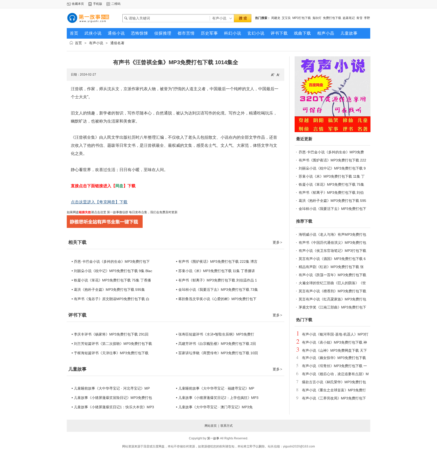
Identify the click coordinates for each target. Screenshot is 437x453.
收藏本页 (78, 4)
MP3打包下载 (301, 18)
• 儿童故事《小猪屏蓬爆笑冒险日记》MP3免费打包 (112, 398)
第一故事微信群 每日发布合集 (126, 212)
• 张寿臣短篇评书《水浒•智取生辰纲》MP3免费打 (215, 334)
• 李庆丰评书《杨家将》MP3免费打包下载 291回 (110, 334)
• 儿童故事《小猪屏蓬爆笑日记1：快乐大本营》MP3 (113, 407)
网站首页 (211, 425)
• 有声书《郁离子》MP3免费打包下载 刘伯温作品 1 (216, 280)
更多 (277, 242)
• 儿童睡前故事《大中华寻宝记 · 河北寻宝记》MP (111, 388)
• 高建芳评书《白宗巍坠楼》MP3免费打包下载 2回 (216, 344)
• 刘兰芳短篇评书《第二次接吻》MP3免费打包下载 (112, 344)
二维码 (115, 4)
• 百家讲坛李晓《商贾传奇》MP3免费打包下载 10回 (217, 353)
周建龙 (275, 18)
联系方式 (227, 425)
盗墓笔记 (349, 18)
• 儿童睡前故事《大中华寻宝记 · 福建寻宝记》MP (215, 388)
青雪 (359, 18)
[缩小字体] (278, 75)
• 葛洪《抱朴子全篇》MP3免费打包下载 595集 (108, 290)
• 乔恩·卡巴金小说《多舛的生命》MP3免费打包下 (111, 261)
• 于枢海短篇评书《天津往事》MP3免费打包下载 (110, 353)
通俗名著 (117, 43)
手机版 (97, 4)
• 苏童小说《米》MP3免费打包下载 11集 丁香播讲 (215, 271)
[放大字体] (273, 75)
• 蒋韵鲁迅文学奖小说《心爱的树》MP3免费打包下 (216, 299)
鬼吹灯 (316, 18)
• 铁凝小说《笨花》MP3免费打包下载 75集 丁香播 (111, 280)
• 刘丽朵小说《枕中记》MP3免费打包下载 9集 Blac (112, 271)
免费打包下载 (332, 18)
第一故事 (213, 438)
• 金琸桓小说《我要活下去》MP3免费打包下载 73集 (217, 290)
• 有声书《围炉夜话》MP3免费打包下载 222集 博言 (216, 261)
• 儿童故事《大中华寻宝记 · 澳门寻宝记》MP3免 (214, 407)
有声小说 (96, 43)
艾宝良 (286, 18)
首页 (78, 43)
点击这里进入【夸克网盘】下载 (99, 202)
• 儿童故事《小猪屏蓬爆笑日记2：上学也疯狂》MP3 (217, 398)
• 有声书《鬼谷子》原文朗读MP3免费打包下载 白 (110, 299)
